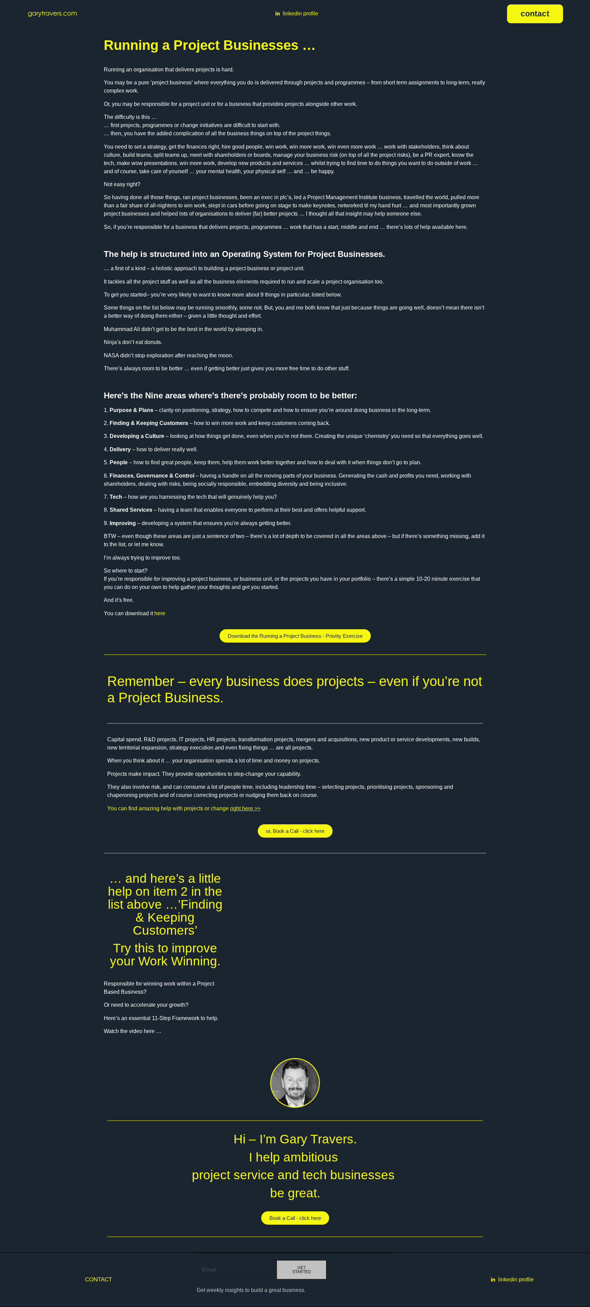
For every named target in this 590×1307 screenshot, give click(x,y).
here (159, 613)
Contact (98, 1279)
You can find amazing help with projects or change (184, 808)
